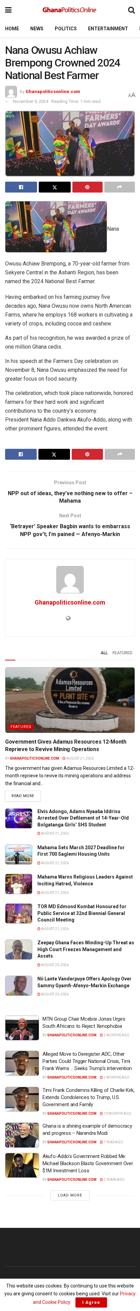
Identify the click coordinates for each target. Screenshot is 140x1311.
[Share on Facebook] (21, 187)
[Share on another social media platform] (119, 187)
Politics (66, 28)
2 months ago (116, 1035)
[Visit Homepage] (70, 10)
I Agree (91, 1302)
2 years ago (114, 1180)
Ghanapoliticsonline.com (52, 91)
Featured (122, 653)
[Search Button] (131, 10)
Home (12, 28)
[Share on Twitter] (55, 187)
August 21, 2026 (80, 758)
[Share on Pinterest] (87, 187)
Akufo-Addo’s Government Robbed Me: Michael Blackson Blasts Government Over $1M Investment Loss (87, 1163)
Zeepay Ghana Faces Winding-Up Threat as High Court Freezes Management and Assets (85, 949)
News (36, 28)
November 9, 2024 (30, 101)
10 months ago (117, 1113)
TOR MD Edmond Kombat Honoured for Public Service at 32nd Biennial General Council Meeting (81, 913)
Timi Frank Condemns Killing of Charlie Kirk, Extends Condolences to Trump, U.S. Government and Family (88, 1097)
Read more (26, 795)
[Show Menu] (8, 10)
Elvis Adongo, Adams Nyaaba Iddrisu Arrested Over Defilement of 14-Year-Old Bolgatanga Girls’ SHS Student (83, 818)
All (104, 653)
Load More (70, 1195)
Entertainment (108, 28)
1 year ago (113, 1142)
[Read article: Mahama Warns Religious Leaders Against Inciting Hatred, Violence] (18, 884)
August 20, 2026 (54, 965)
